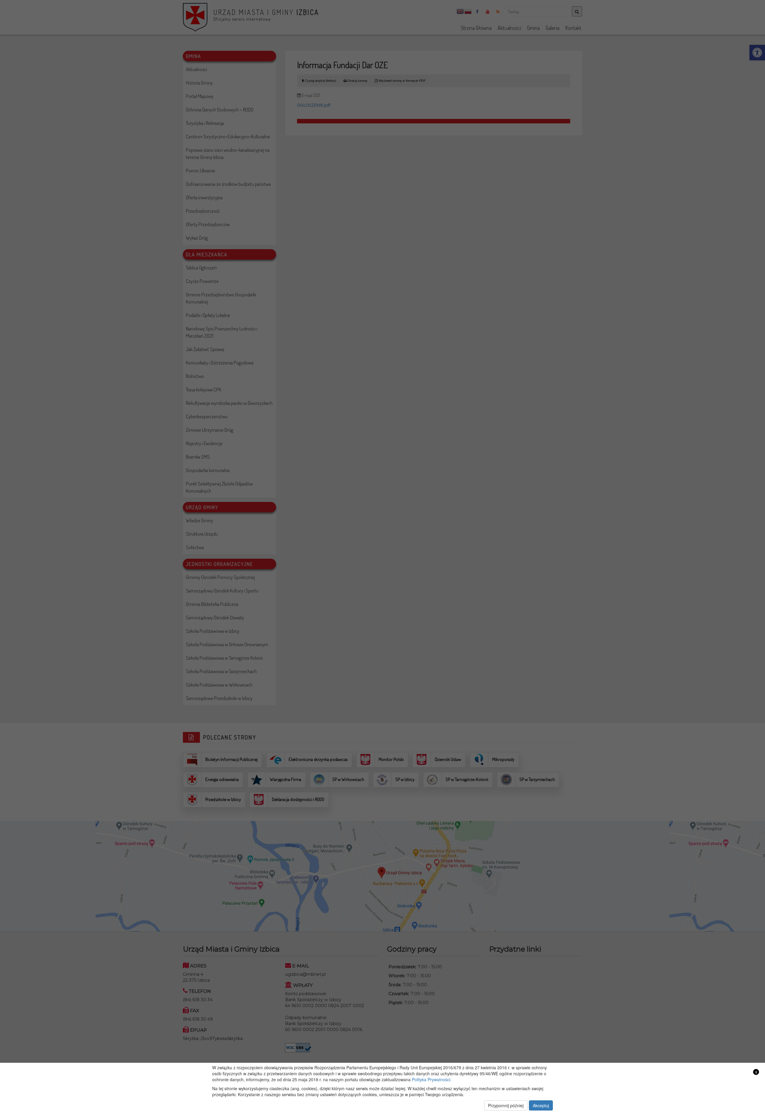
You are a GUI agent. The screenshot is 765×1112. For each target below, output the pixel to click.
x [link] (756, 1072)
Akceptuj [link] (541, 1105)
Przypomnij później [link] (506, 1105)
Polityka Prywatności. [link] (432, 1079)
